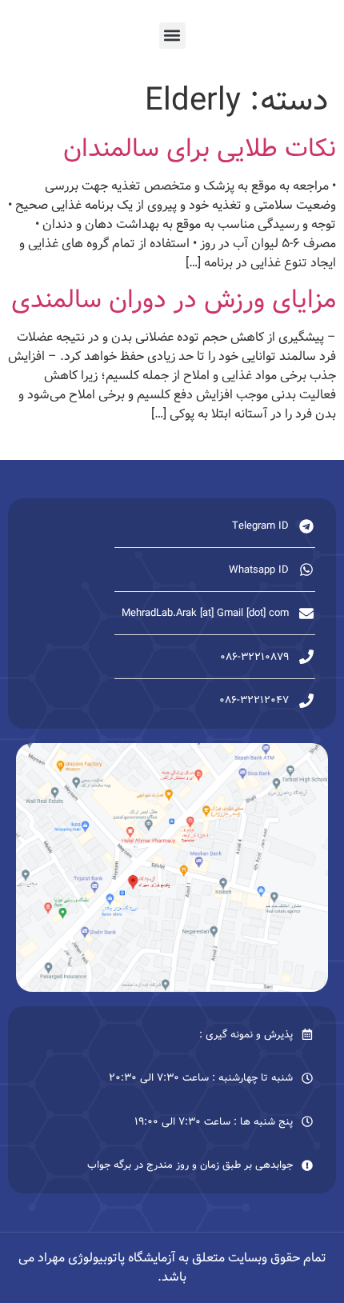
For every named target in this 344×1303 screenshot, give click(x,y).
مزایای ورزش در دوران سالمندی (173, 300)
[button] (172, 35)
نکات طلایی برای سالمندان (199, 149)
